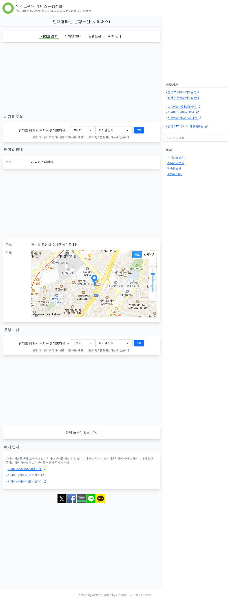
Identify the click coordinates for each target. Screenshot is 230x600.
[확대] (153, 263)
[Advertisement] (81, 77)
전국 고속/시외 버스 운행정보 (38, 6)
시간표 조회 (49, 36)
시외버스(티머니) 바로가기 (24, 475)
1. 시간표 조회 (175, 157)
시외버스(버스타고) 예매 (183, 117)
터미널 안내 (73, 36)
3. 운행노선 (174, 168)
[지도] (137, 254)
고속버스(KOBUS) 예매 (182, 106)
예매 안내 (115, 36)
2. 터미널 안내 (175, 163)
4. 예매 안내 (174, 174)
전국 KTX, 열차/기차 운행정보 (186, 126)
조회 (139, 130)
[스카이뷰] (149, 254)
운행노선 (94, 36)
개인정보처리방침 (141, 595)
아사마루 (121, 595)
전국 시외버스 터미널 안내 (183, 97)
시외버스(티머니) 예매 (181, 112)
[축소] (153, 297)
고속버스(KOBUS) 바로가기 (25, 469)
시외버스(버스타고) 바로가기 (25, 481)
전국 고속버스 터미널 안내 (183, 92)
